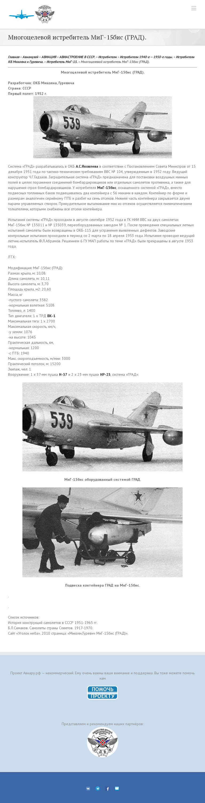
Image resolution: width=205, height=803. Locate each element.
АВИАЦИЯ (48, 57)
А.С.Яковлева (87, 166)
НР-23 (105, 374)
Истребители (107, 57)
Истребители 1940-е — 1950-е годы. (146, 57)
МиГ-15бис (106, 187)
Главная (13, 57)
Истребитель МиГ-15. (61, 61)
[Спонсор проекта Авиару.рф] (102, 742)
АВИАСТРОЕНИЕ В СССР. (77, 57)
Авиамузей (30, 57)
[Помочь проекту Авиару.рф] (102, 687)
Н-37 (63, 374)
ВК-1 (51, 315)
